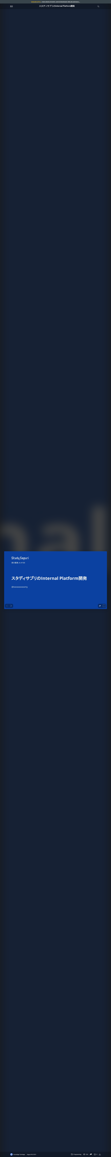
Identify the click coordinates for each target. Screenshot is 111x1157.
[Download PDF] (100, 1154)
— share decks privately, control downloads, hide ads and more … (55, 1)
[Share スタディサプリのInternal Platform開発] (91, 1154)
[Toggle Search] (98, 6)
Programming (77, 1154)
